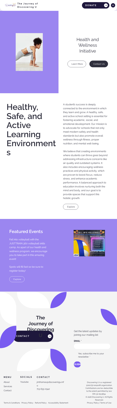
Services (8, 386)
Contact (8, 390)
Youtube (24, 382)
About (7, 382)
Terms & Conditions (12, 403)
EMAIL (78, 341)
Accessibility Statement (58, 403)
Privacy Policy (27, 403)
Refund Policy (41, 403)
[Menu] (113, 5)
